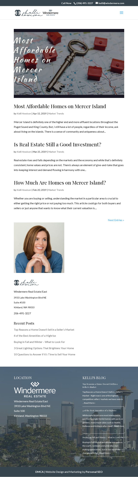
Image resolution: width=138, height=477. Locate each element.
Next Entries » (116, 220)
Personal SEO (94, 471)
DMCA (39, 471)
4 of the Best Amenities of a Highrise (35, 335)
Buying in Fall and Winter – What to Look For (39, 341)
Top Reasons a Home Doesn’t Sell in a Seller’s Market (44, 329)
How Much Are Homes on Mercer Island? (60, 182)
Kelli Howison (24, 113)
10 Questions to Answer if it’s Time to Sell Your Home (44, 354)
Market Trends (56, 113)
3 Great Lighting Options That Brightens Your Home (44, 348)
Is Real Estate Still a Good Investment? (57, 144)
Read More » (89, 403)
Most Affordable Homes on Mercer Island (60, 106)
